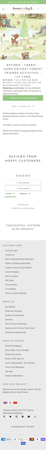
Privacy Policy (11, 285)
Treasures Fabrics (28, 131)
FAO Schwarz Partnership (16, 324)
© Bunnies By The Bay (23, 427)
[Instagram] (16, 416)
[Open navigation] (3, 9)
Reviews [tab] (9, 194)
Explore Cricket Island (14, 315)
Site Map (9, 371)
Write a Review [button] (24, 183)
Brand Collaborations (14, 376)
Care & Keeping (12, 272)
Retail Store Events (13, 354)
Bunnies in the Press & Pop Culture (20, 328)
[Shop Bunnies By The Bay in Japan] (10, 403)
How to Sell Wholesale (14, 367)
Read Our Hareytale (13, 311)
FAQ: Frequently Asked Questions (19, 259)
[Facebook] (4, 416)
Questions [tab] (23, 194)
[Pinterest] (23, 416)
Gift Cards (9, 280)
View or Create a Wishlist (15, 293)
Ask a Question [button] (24, 188)
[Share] (41, 25)
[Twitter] (10, 416)
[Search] (34, 9)
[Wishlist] (42, 9)
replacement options (16, 85)
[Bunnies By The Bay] (22, 9)
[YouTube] (29, 416)
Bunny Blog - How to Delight (17, 350)
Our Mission (10, 307)
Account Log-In (11, 251)
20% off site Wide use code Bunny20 (23, 2)
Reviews (9, 320)
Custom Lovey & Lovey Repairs (18, 268)
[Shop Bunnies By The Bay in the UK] (5, 403)
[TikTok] (35, 416)
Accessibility (10, 289)
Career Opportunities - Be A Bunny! (19, 363)
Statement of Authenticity (15, 332)
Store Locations (11, 276)
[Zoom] (41, 19)
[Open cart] (38, 9)
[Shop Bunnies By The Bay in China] (15, 403)
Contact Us (10, 255)
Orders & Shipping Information (17, 263)
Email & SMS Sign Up (14, 359)
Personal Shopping (13, 346)
